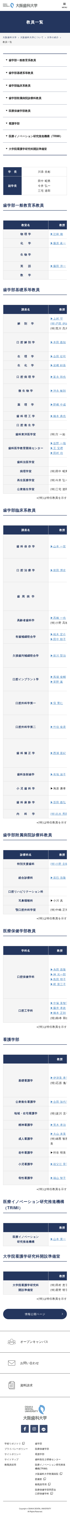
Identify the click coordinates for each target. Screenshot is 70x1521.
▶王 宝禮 (56, 448)
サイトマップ (11, 1459)
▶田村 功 (56, 453)
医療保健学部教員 (20, 111)
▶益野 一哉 (58, 443)
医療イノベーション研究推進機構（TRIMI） (36, 136)
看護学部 (14, 123)
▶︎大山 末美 (58, 1134)
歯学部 (38, 1443)
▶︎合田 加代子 (59, 1102)
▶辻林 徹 (56, 234)
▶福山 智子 (58, 1178)
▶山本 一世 (58, 546)
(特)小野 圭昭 (59, 864)
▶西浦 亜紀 (58, 753)
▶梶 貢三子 (58, 984)
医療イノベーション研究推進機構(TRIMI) (50, 1466)
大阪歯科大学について (32, 37)
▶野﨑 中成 (58, 404)
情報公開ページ (35, 1314)
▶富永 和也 (58, 377)
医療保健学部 (42, 1448)
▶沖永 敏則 (58, 390)
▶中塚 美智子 (59, 1003)
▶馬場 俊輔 (58, 677)
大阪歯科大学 (10, 37)
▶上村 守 (56, 318)
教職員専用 (41, 1484)
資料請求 (26, 1385)
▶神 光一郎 (58, 974)
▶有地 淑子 (58, 774)
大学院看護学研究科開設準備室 (28, 149)
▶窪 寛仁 (56, 703)
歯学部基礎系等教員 (21, 73)
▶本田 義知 (58, 342)
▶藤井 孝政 (58, 1008)
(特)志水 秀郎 (59, 814)
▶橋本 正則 (58, 1013)
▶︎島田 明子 (58, 979)
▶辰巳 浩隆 (58, 877)
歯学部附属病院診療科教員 (25, 98)
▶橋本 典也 (58, 416)
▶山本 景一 (58, 1239)
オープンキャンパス (34, 1341)
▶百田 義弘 (58, 802)
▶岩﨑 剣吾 (58, 365)
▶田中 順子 (58, 639)
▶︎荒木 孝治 (58, 1125)
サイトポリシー (12, 1454)
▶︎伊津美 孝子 (59, 1078)
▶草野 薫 (56, 682)
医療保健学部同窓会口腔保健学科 (45, 1491)
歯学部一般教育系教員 (22, 60)
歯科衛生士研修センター (48, 1459)
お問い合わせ (29, 1363)
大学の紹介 (53, 37)
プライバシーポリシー (16, 1448)
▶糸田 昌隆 (58, 969)
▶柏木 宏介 (58, 634)
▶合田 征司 (58, 356)
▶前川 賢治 (58, 655)
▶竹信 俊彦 (58, 727)
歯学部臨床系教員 (20, 85)
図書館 (38, 1479)
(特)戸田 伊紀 (59, 323)
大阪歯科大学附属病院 (46, 1473)
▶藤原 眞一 (58, 243)
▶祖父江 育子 (59, 1164)
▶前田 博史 (58, 570)
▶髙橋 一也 (58, 618)
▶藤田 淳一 (58, 266)
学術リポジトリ (12, 1443)
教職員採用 (10, 1464)
